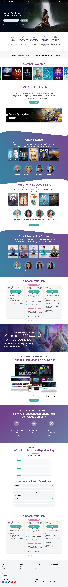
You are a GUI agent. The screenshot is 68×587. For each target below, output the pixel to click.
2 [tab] (34, 123)
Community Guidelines (6, 570)
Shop (36, 568)
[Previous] (6, 115)
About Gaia (4, 566)
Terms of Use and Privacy (7, 571)
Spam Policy (4, 573)
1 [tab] (33, 123)
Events (20, 571)
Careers (20, 568)
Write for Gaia (21, 570)
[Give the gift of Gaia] (59, 1)
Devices (3, 568)
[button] (33, 485)
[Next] (61, 115)
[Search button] (54, 1)
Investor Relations (38, 566)
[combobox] (56, 566)
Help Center (21, 566)
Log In (64, 1)
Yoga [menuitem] (16, 1)
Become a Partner (38, 570)
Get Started (24, 20)
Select (15, 291)
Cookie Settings (5, 575)
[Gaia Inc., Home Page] (3, 1)
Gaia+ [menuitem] (40, 1)
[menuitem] (7, 1)
